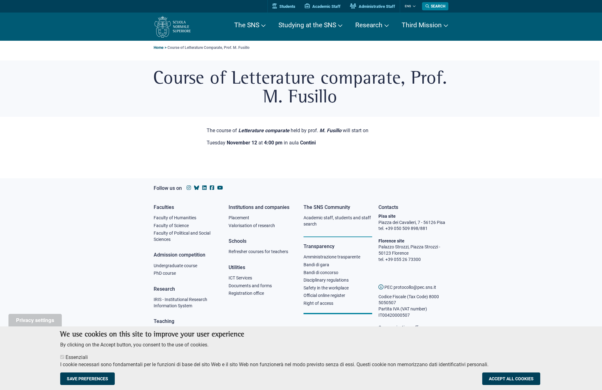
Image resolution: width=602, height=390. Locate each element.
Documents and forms (250, 285)
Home (158, 47)
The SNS (246, 25)
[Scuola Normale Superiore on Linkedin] (204, 188)
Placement (239, 217)
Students (286, 6)
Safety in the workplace (326, 287)
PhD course (165, 273)
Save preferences (87, 378)
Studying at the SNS (307, 25)
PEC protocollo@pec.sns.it (409, 287)
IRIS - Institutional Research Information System (180, 302)
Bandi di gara (316, 264)
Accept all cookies (511, 378)
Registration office (246, 293)
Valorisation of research (252, 225)
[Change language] (413, 6)
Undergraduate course (175, 265)
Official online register (324, 295)
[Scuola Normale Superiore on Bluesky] (196, 188)
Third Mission (422, 25)
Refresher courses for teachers (258, 251)
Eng (408, 6)
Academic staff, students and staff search (337, 220)
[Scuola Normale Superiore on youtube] (220, 188)
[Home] (173, 27)
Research (369, 25)
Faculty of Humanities (175, 217)
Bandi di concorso (321, 272)
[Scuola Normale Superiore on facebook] (212, 188)
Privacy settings (35, 320)
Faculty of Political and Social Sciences (182, 236)
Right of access (318, 303)
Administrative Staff (376, 6)
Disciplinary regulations (326, 280)
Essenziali (77, 357)
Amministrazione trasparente (332, 256)
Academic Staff (326, 6)
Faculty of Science (171, 225)
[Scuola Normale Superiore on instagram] (189, 188)
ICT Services (240, 277)
